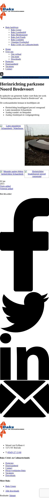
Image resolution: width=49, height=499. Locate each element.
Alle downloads (12, 491)
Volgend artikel (6, 188)
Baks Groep (16, 30)
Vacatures (9, 66)
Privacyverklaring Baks (15, 470)
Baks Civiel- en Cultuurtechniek (25, 44)
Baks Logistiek (17, 40)
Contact (8, 69)
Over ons (9, 52)
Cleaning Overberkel (20, 42)
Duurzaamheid (11, 64)
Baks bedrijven (11, 27)
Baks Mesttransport (19, 35)
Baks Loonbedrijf (18, 32)
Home (8, 49)
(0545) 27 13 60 (14, 452)
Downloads (16, 59)
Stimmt (12, 495)
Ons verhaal (16, 54)
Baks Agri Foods (18, 37)
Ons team (15, 56)
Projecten (9, 61)
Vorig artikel (5, 186)
